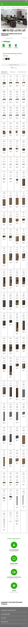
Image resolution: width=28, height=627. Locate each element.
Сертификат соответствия (16, 47)
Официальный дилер (10, 47)
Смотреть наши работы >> (14, 538)
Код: (22, 38)
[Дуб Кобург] (4, 59)
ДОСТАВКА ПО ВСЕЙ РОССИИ (14, 577)
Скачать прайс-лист (3, 47)
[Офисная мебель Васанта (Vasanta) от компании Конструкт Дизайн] (14, 18)
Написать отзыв (9, 38)
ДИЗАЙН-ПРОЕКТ (14, 563)
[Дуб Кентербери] (6, 59)
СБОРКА (14, 590)
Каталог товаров (2, 4)
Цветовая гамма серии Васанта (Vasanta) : (12, 53)
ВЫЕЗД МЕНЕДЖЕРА (14, 550)
